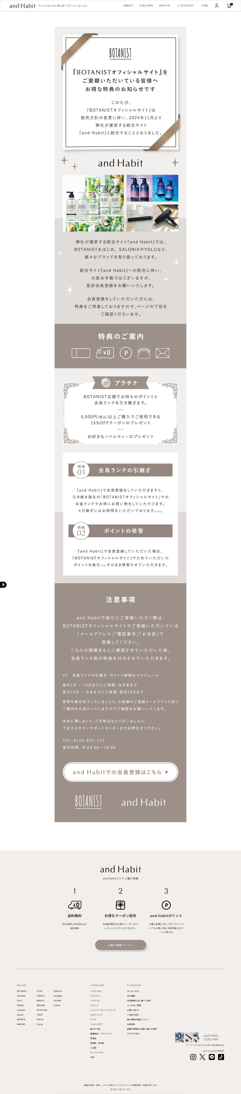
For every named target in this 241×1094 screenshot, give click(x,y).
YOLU (19, 1000)
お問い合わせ (133, 1010)
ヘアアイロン (96, 991)
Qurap (40, 1024)
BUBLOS (40, 1000)
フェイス (94, 1005)
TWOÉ (40, 1014)
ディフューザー (97, 1052)
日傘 (92, 1057)
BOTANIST (22, 991)
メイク (93, 1019)
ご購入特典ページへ (121, 945)
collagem (58, 995)
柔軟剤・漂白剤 (97, 1043)
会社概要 (131, 995)
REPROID (21, 1019)
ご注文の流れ (133, 1014)
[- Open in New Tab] (193, 1057)
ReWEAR (21, 1024)
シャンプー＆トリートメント (103, 1010)
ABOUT (128, 5)
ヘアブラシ (95, 1000)
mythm (57, 1005)
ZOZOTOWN (133, 1033)
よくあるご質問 (134, 1005)
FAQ (205, 5)
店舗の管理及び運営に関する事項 (142, 1028)
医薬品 (93, 1038)
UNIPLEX (58, 991)
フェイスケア (96, 1024)
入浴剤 (93, 1047)
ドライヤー (95, 995)
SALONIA (21, 995)
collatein (21, 1010)
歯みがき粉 (95, 1028)
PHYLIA (40, 1019)
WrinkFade (42, 1010)
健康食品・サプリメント (101, 1033)
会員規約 (131, 1024)
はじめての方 (133, 991)
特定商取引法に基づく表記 (139, 1000)
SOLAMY (57, 1000)
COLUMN (146, 5)
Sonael (20, 1014)
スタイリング (96, 1014)
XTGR (39, 991)
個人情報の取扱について (138, 1019)
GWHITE (41, 995)
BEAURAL (41, 1005)
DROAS (20, 1005)
